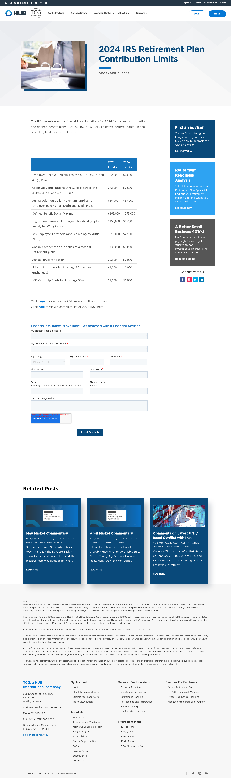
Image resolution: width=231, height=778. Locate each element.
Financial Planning (46, 539)
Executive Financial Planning (183, 697)
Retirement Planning (132, 697)
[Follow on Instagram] (189, 279)
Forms (197, 3)
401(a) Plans (127, 736)
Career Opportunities (84, 741)
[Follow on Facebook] (182, 279)
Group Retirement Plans (181, 687)
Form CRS (78, 761)
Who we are (79, 717)
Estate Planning (129, 707)
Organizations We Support (87, 722)
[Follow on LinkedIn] (201, 279)
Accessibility (80, 736)
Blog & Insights (81, 732)
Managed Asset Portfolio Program (186, 702)
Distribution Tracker (215, 3)
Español (187, 3)
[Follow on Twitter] (195, 279)
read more (32, 570)
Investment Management (134, 692)
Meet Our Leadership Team (87, 727)
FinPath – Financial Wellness (183, 692)
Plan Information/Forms (86, 692)
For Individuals (61, 539)
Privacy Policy (80, 751)
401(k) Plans (127, 741)
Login (76, 687)
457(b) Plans (127, 727)
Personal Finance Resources (50, 542)
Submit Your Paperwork (86, 697)
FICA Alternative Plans (133, 746)
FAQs (76, 746)
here (41, 301)
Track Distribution (83, 702)
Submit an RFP (81, 756)
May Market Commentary (47, 533)
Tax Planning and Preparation (137, 702)
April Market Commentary (111, 533)
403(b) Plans (128, 732)
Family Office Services (133, 711)
